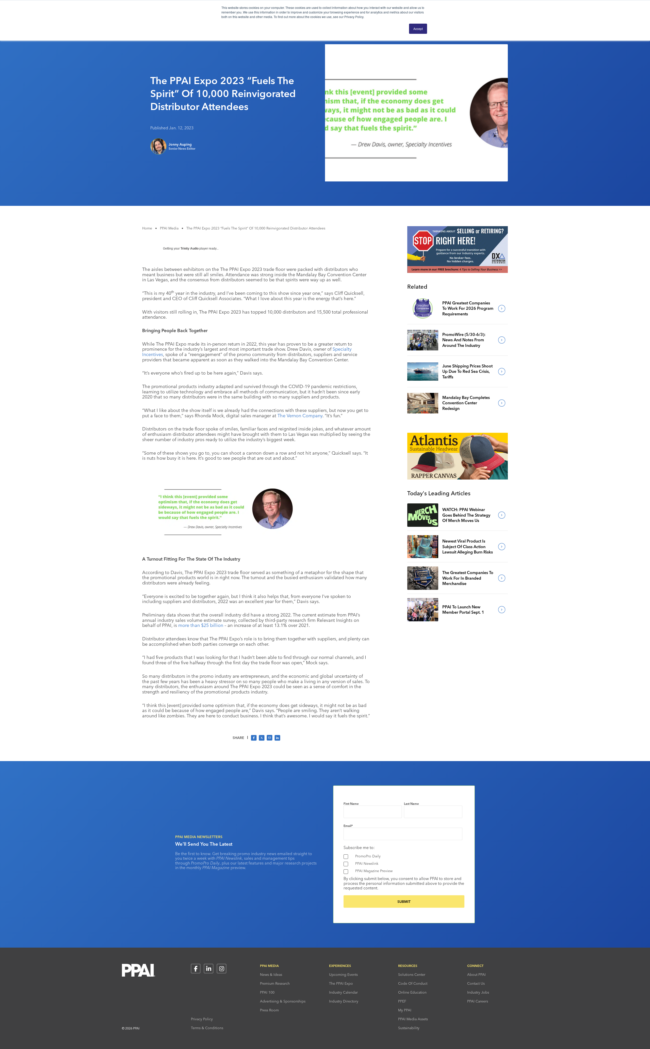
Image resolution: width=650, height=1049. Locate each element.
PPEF (402, 1001)
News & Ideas (271, 974)
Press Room (269, 1010)
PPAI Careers (477, 1001)
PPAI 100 (267, 992)
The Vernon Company (300, 416)
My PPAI (404, 1010)
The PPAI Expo (341, 983)
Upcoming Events (343, 974)
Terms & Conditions (207, 1028)
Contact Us (476, 983)
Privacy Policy (202, 1019)
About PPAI (476, 974)
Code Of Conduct (412, 983)
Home (147, 228)
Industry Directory (343, 1001)
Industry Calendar (343, 992)
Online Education (412, 992)
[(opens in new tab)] (457, 271)
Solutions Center (411, 974)
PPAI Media (169, 228)
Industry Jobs (478, 992)
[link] (422, 308)
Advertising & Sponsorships (282, 1001)
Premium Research (275, 983)
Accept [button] (418, 28)
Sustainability (408, 1028)
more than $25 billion (200, 625)
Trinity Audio (190, 248)
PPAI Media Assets (413, 1019)
